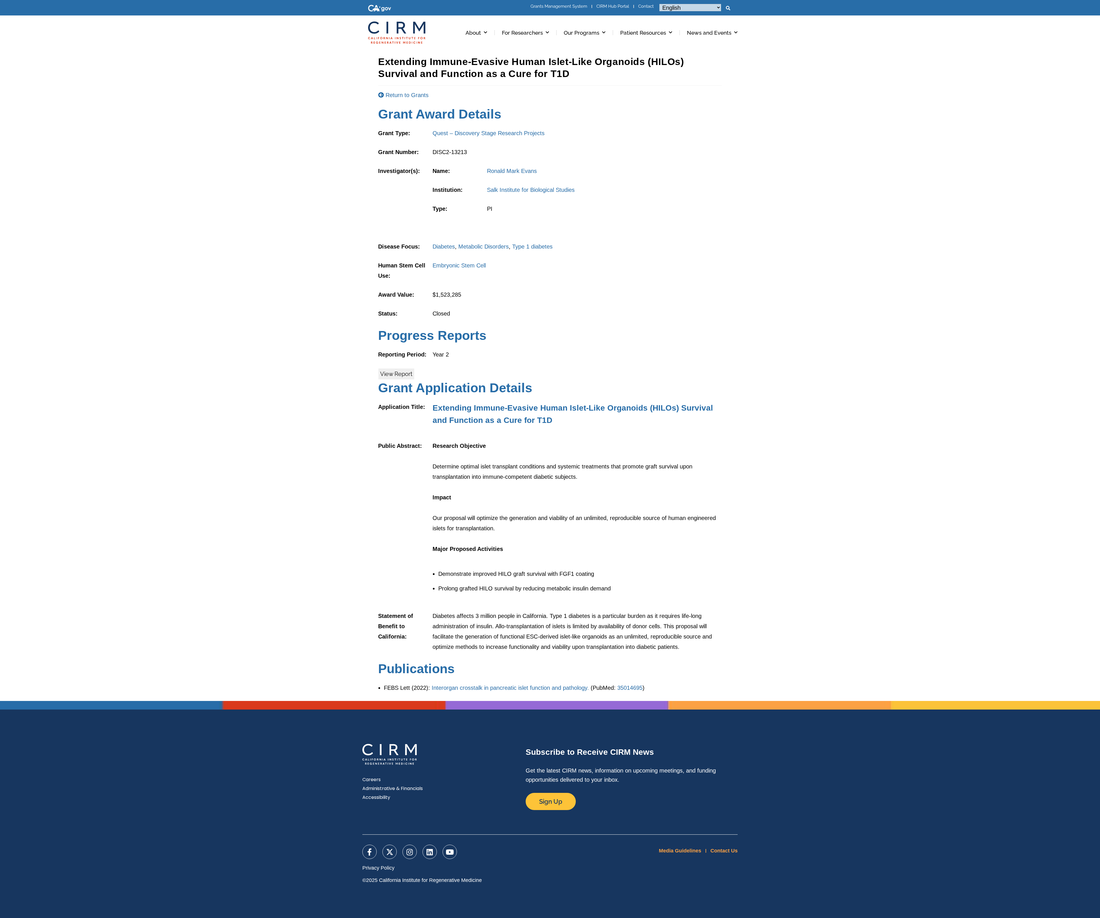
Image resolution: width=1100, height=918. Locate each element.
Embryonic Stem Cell (459, 265)
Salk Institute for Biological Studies (531, 190)
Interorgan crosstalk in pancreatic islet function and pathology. (510, 688)
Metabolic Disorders (483, 246)
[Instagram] (409, 852)
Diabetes (444, 246)
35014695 (630, 688)
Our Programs (581, 32)
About (473, 32)
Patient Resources (643, 32)
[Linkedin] (430, 852)
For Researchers (522, 32)
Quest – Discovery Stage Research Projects (489, 133)
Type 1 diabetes (532, 246)
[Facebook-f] (369, 852)
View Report (396, 374)
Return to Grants (406, 95)
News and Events (709, 32)
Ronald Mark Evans (512, 171)
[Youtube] (450, 852)
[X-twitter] (389, 852)
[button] (728, 8)
